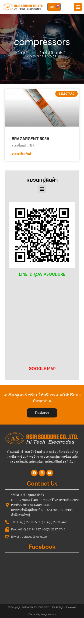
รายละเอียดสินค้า (22, 153)
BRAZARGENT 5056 (30, 138)
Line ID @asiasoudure (42, 274)
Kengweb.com (48, 614)
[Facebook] (34, 473)
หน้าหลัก (23, 52)
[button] (78, 7)
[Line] (42, 473)
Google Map (42, 369)
